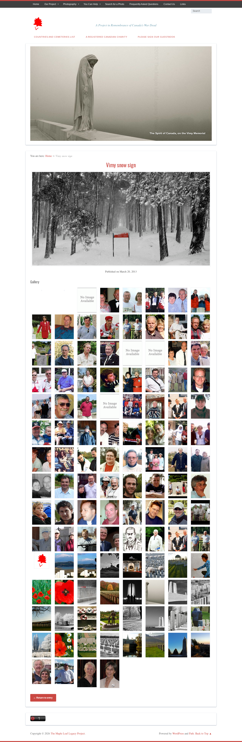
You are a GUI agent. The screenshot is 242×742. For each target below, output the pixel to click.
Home (36, 4)
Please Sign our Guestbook (156, 37)
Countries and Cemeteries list (54, 37)
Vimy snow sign (121, 165)
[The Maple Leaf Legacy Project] (37, 28)
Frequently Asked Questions (144, 4)
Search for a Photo (114, 4)
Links (183, 4)
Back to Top (201, 733)
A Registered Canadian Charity (106, 37)
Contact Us (169, 4)
